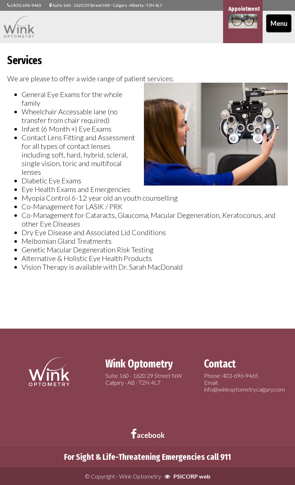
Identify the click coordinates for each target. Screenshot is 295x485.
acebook (151, 435)
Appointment (244, 8)
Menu (279, 23)
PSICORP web (191, 476)
